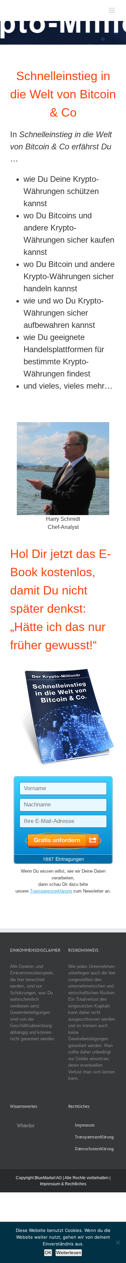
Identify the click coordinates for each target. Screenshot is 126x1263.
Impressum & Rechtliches (63, 1184)
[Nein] (117, 1242)
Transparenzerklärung (51, 891)
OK (48, 1252)
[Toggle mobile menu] (112, 10)
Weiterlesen (68, 1252)
